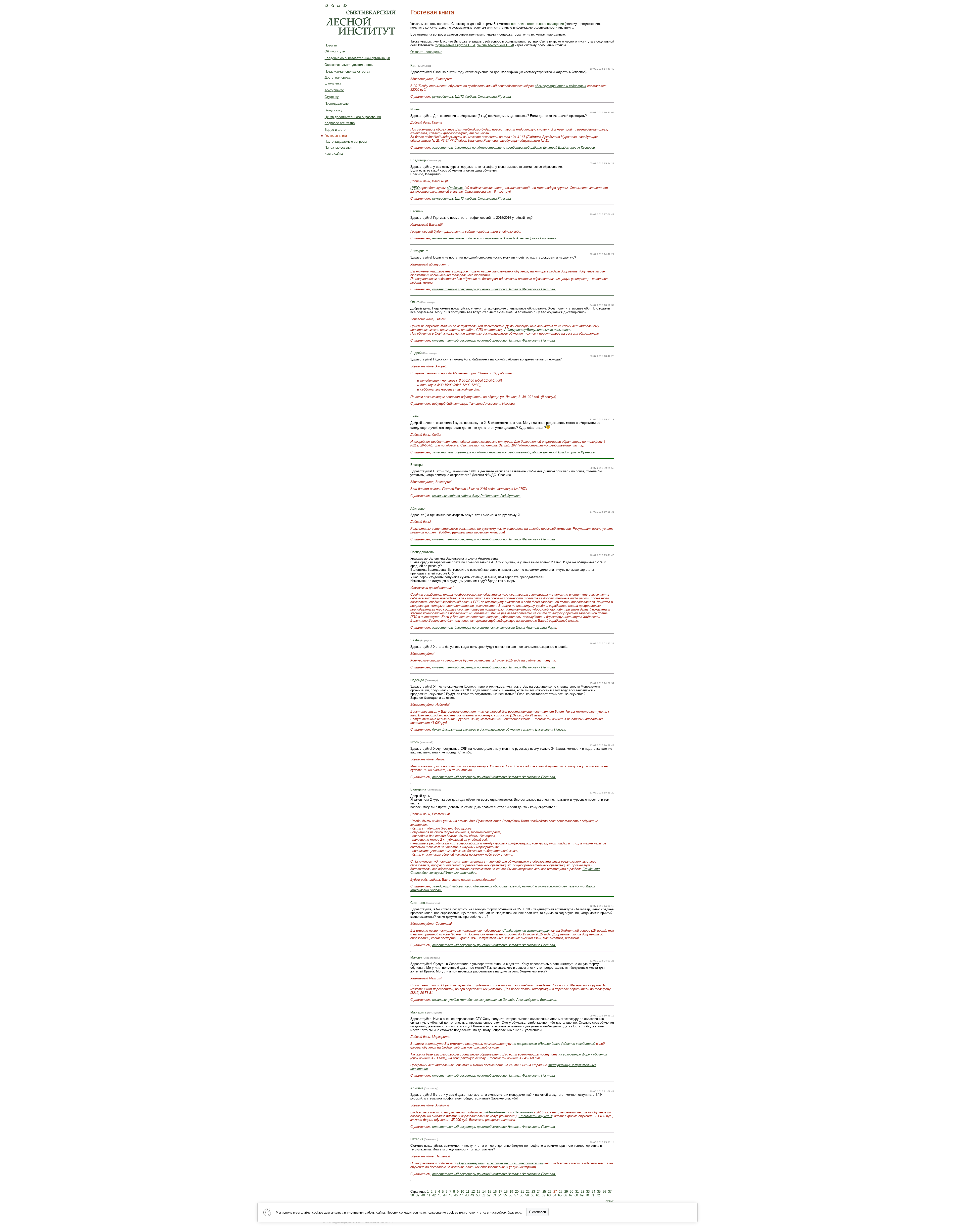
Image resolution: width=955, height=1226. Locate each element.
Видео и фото (335, 129)
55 (505, 1195)
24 (538, 1191)
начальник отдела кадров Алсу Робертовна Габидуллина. (476, 496)
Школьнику (333, 83)
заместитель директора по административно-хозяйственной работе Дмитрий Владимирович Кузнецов (513, 147)
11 (467, 1191)
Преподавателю (337, 103)
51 (483, 1195)
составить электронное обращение (537, 24)
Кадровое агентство (340, 123)
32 (582, 1191)
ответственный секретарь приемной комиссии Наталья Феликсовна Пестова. (494, 1075)
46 (456, 1195)
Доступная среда (337, 77)
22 (527, 1191)
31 (577, 1191)
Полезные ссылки (338, 147)
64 (554, 1195)
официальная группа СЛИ (455, 45)
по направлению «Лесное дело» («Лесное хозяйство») (554, 1044)
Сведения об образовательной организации (357, 58)
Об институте (335, 51)
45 (450, 1195)
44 (445, 1195)
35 (599, 1191)
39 (417, 1195)
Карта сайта (334, 153)
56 (510, 1195)
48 (467, 1195)
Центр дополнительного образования (353, 117)
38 (412, 1195)
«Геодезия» (455, 188)
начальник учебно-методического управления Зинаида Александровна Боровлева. (494, 238)
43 (439, 1195)
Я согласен (537, 1212)
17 (500, 1191)
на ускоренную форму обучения (583, 1054)
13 (478, 1191)
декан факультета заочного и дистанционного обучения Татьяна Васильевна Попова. (499, 729)
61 (538, 1195)
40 (423, 1195)
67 (571, 1195)
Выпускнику (333, 110)
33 (588, 1191)
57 (516, 1195)
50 (477, 1195)
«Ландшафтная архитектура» (526, 930)
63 (549, 1195)
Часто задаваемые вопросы (346, 141)
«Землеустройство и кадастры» (560, 86)
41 (428, 1195)
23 (533, 1191)
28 (560, 1191)
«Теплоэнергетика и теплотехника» (515, 1163)
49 (472, 1195)
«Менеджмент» (497, 1112)
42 (434, 1195)
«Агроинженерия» (470, 1163)
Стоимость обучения (535, 1116)
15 (489, 1191)
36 (604, 1191)
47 (461, 1195)
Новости (331, 45)
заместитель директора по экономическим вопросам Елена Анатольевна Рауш (494, 627)
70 (587, 1195)
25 (544, 1191)
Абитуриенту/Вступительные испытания (537, 330)
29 (566, 1191)
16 (495, 1191)
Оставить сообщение (426, 52)
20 (517, 1191)
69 (581, 1195)
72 (598, 1195)
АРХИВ (610, 1201)
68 (576, 1195)
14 (484, 1191)
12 (473, 1191)
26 (549, 1191)
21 (522, 1191)
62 (543, 1195)
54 (499, 1195)
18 (506, 1191)
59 (527, 1195)
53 (494, 1195)
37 (610, 1191)
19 (511, 1191)
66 (565, 1195)
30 (571, 1191)
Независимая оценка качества (347, 71)
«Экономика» (523, 1112)
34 (593, 1191)
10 (462, 1191)
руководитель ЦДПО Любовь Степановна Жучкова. (472, 96)
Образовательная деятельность (349, 65)
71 (592, 1195)
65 (560, 1195)
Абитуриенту (334, 90)
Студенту (332, 97)
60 (532, 1195)
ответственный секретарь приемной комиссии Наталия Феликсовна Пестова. (494, 289)
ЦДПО (415, 188)
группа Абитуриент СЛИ (495, 45)
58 (521, 1195)
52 (488, 1195)
